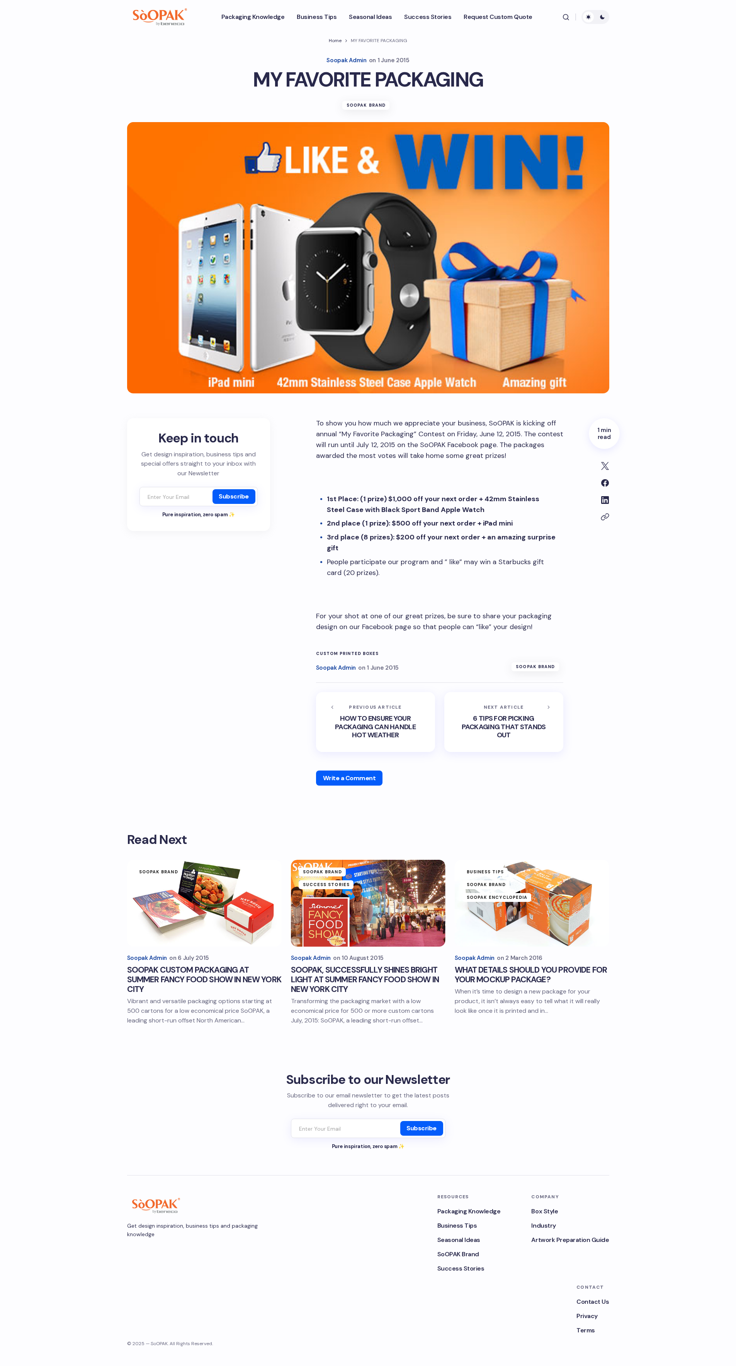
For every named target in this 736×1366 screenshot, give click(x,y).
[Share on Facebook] (605, 483)
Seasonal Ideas (458, 1240)
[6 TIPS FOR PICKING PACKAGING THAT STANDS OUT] (503, 722)
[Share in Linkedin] (605, 500)
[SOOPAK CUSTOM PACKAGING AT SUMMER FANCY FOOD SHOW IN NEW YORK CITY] (204, 903)
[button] (566, 17)
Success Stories (326, 884)
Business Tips (485, 871)
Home (335, 40)
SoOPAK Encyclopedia (497, 897)
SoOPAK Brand (366, 105)
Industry (543, 1225)
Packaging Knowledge (469, 1211)
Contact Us (592, 1302)
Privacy (587, 1316)
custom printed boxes (347, 653)
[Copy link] (605, 517)
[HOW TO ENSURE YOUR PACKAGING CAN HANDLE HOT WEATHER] (375, 722)
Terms (585, 1330)
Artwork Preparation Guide (570, 1240)
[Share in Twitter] (605, 466)
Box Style (544, 1211)
